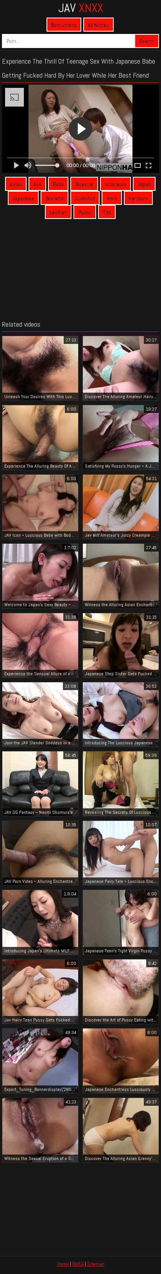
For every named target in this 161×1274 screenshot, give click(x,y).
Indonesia (115, 184)
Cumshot (85, 198)
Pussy (84, 212)
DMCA (78, 1264)
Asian (16, 184)
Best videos (64, 24)
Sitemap (95, 1264)
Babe (58, 184)
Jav (80, 8)
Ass (37, 184)
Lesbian (58, 212)
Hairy (111, 198)
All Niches (98, 24)
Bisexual (84, 184)
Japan (144, 184)
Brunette (54, 198)
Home (63, 1264)
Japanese (23, 198)
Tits (107, 212)
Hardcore (138, 198)
